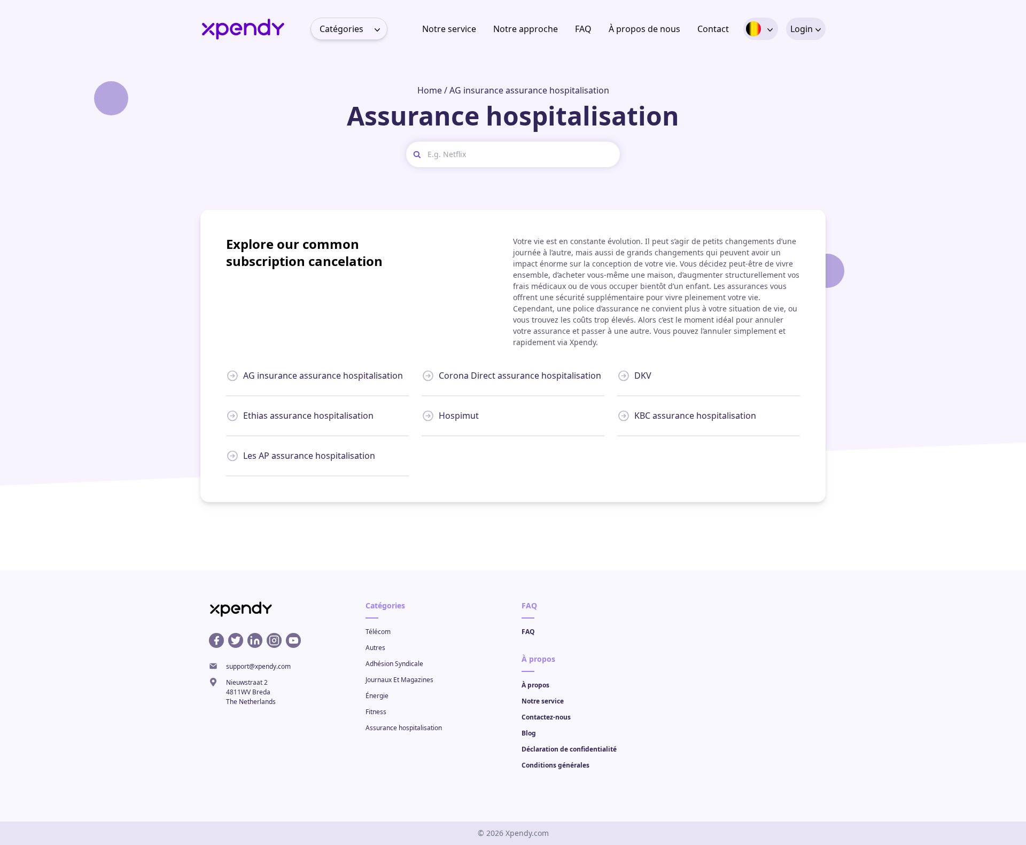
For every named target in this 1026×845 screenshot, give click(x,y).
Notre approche (525, 29)
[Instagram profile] (274, 640)
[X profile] (235, 640)
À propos (535, 685)
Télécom (378, 631)
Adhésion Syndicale (394, 663)
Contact (713, 29)
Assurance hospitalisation (404, 727)
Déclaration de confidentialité (569, 749)
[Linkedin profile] (254, 640)
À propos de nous (644, 29)
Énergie (377, 695)
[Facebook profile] (216, 640)
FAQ (583, 29)
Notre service (449, 29)
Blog (529, 733)
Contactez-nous (546, 717)
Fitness (376, 711)
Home (429, 90)
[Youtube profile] (293, 640)
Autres (375, 647)
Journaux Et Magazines (399, 679)
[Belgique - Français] (753, 29)
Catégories (341, 29)
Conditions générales (555, 765)
